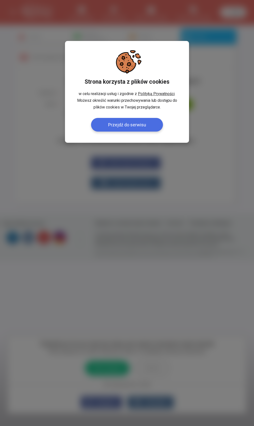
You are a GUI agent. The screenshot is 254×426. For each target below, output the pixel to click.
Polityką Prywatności (156, 93)
